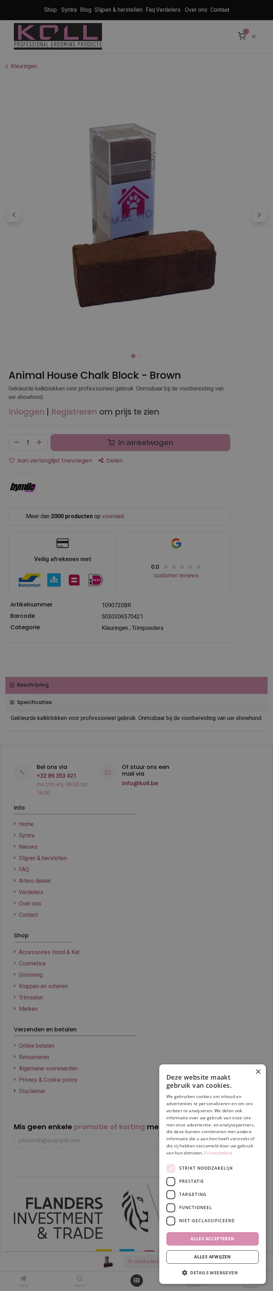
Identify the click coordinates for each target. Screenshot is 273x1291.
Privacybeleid (218, 1153)
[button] (212, 1272)
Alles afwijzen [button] (212, 1257)
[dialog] (212, 1174)
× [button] (258, 1072)
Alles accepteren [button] (212, 1239)
